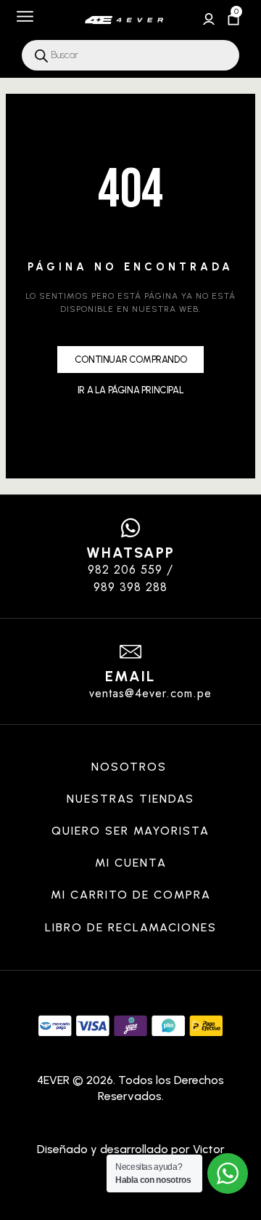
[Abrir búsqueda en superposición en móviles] (130, 55)
